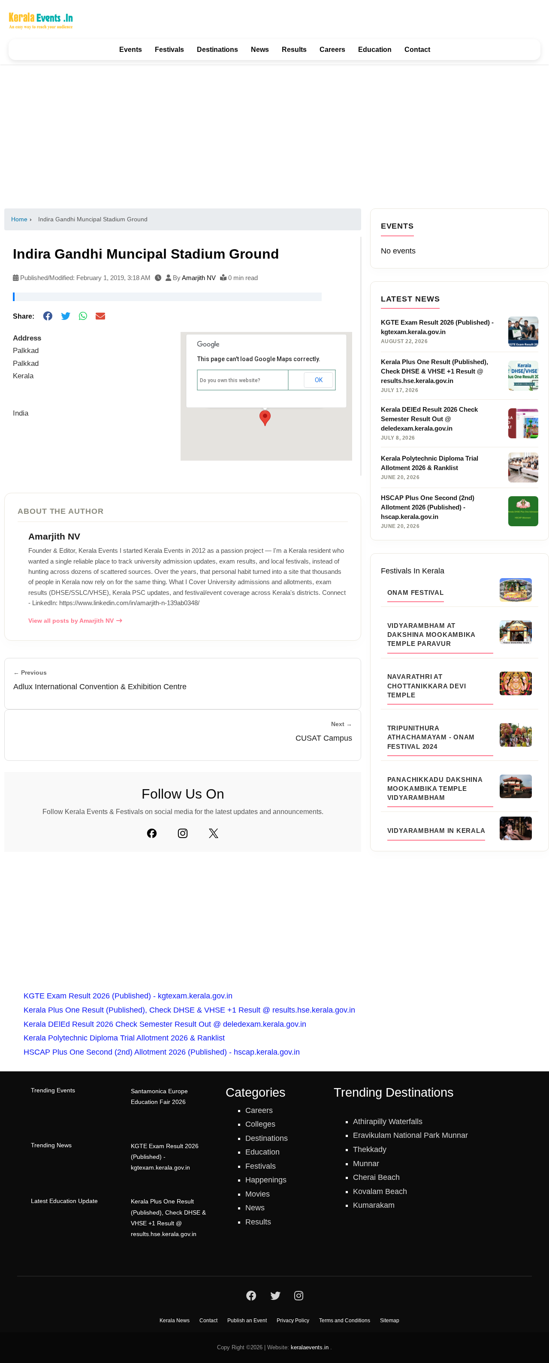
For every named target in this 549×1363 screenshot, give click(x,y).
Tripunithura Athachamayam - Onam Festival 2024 (431, 737)
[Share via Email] (100, 317)
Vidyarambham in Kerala (436, 830)
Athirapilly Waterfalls (387, 1121)
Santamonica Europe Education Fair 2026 (159, 1096)
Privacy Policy (293, 1321)
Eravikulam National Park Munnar (410, 1135)
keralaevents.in (310, 1347)
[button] (265, 418)
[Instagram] (182, 833)
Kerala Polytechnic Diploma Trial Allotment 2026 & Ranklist (124, 1038)
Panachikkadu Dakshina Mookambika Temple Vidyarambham (435, 789)
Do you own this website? (230, 380)
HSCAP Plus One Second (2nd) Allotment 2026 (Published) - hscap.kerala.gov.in (162, 1052)
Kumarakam (374, 1205)
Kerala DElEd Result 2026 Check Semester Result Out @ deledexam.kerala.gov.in (165, 1024)
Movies (257, 1194)
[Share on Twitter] (65, 317)
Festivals (169, 49)
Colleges (260, 1124)
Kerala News (175, 1321)
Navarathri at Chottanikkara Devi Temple (426, 686)
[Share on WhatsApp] (83, 317)
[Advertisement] (274, 136)
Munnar (366, 1163)
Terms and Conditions (344, 1321)
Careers (332, 49)
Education (375, 49)
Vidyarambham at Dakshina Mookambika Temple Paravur (431, 635)
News (260, 49)
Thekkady (369, 1149)
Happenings (266, 1180)
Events (130, 49)
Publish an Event (247, 1321)
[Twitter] (213, 833)
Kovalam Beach (380, 1191)
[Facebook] (151, 833)
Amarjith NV (199, 277)
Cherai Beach (376, 1177)
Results (294, 49)
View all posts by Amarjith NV (71, 621)
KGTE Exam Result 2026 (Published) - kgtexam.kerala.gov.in (128, 996)
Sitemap (389, 1321)
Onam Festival (415, 592)
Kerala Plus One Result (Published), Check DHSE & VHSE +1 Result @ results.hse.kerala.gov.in (189, 1010)
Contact (417, 49)
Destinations (217, 49)
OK (319, 380)
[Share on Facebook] (47, 317)
